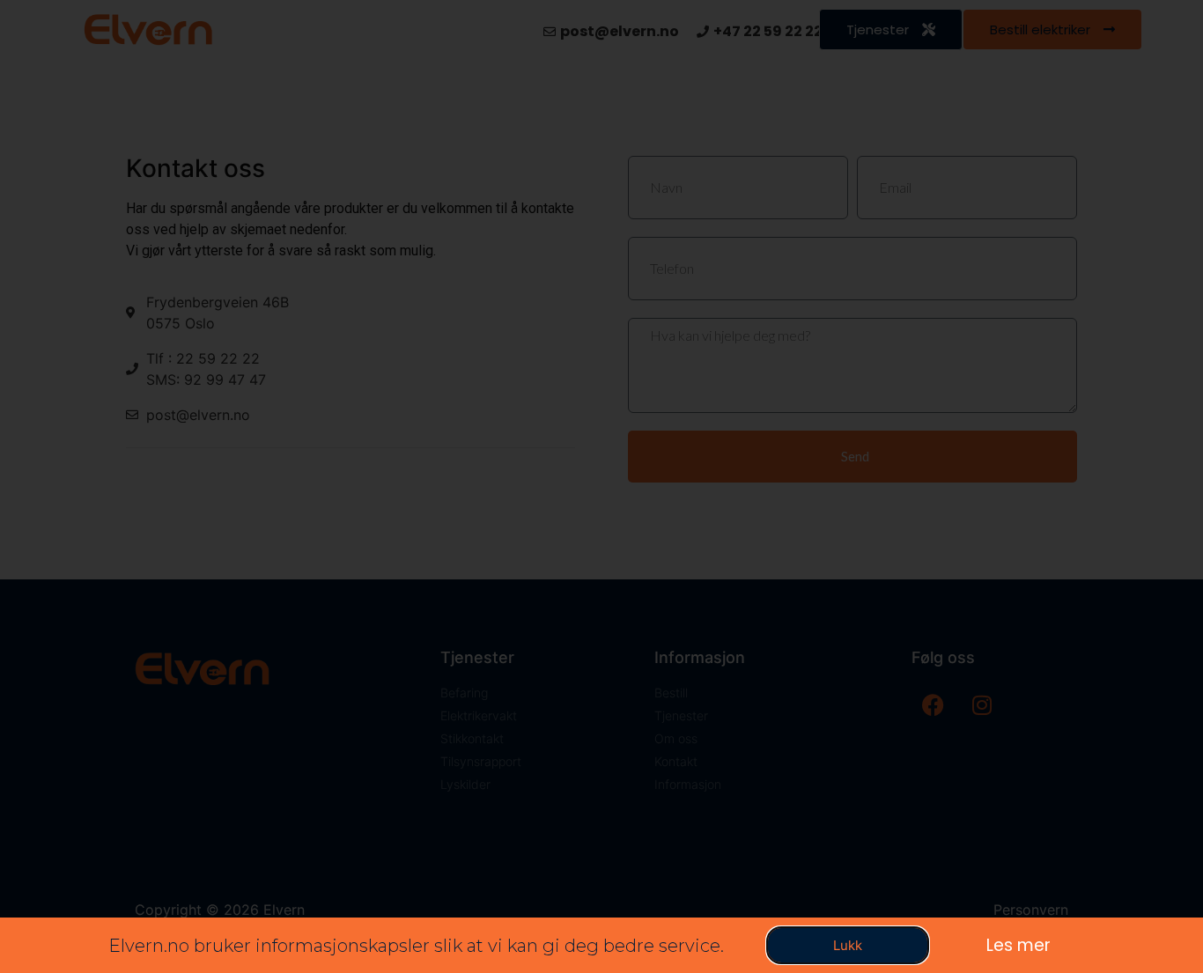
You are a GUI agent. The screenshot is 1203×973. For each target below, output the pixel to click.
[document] (601, 486)
